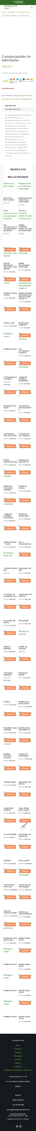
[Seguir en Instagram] (20, 1126)
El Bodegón (18, 1056)
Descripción (10, 106)
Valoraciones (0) (12, 109)
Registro (18, 1063)
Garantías (18, 1067)
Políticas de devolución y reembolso (18, 1070)
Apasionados (27, 96)
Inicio (4, 12)
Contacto (18, 1060)
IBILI (30, 99)
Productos (18, 1049)
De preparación (22, 12)
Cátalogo (18, 1052)
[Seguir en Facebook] (17, 1126)
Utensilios (11, 12)
